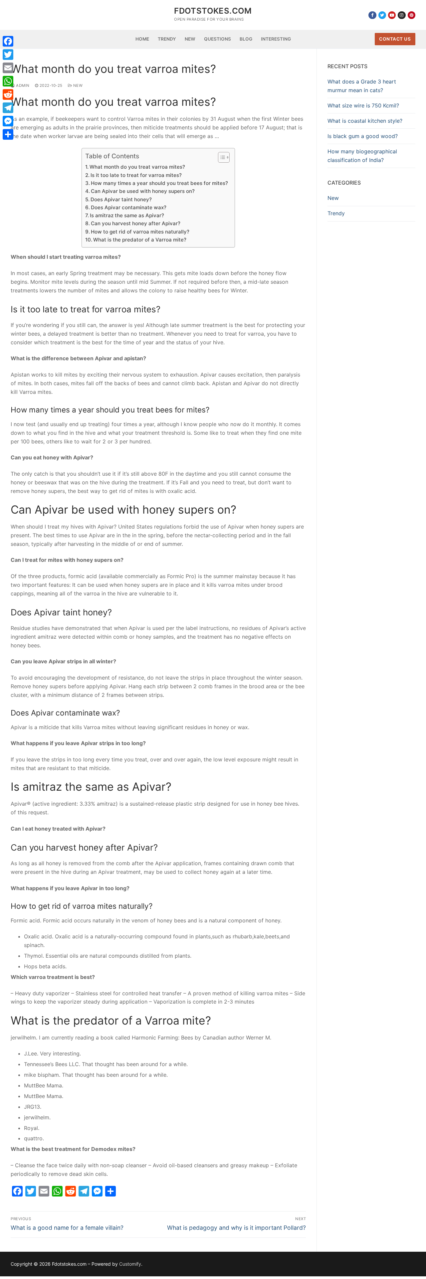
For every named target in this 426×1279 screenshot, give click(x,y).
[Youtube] (392, 15)
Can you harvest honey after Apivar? (135, 223)
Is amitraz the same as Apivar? (127, 215)
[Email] (8, 68)
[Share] (8, 134)
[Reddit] (8, 94)
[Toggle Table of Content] (220, 157)
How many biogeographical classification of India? (362, 155)
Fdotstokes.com (213, 11)
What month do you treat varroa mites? (137, 167)
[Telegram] (8, 107)
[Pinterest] (411, 15)
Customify (130, 1264)
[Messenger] (8, 121)
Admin (22, 85)
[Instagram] (401, 15)
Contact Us (395, 39)
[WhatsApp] (8, 81)
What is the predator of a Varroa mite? (139, 240)
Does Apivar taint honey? (121, 199)
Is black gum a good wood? (362, 136)
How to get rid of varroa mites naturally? (140, 232)
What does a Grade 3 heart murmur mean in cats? (361, 85)
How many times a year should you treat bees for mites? (159, 183)
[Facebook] (372, 15)
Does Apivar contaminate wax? (128, 207)
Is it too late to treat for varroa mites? (136, 175)
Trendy (336, 213)
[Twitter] (382, 15)
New (77, 85)
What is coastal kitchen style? (364, 120)
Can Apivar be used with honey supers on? (143, 191)
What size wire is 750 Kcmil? (363, 105)
